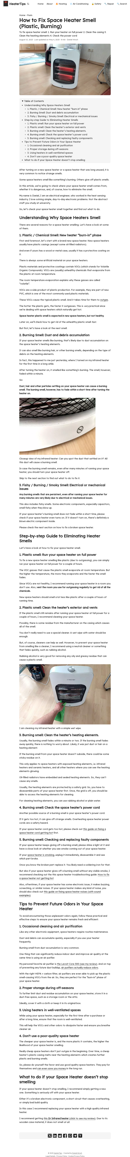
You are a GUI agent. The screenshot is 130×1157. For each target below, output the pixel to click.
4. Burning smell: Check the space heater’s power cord (57, 134)
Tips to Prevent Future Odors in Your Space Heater (52, 141)
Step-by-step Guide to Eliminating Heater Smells (51, 120)
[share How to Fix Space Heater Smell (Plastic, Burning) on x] (50, 1136)
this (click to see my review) (69, 1118)
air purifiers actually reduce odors (79, 967)
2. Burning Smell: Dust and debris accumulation (53, 112)
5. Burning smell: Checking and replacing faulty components (60, 138)
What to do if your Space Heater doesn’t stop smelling (54, 160)
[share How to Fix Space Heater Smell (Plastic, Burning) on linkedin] (55, 1136)
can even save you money (51, 1068)
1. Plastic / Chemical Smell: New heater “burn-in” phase (57, 108)
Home (22, 15)
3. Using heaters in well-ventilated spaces (50, 152)
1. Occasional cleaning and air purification (50, 145)
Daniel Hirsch (77, 1153)
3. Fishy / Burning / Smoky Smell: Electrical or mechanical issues (62, 116)
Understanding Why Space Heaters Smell (47, 105)
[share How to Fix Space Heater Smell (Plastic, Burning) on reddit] (60, 1136)
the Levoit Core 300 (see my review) (77, 963)
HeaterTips (17, 4)
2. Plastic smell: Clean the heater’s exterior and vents (56, 127)
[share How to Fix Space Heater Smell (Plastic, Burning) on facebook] (65, 1136)
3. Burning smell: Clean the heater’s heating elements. (56, 130)
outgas (104, 299)
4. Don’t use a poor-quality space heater (49, 156)
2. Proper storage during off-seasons (47, 149)
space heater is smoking (40, 854)
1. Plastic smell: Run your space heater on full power (55, 123)
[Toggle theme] (28, 4)
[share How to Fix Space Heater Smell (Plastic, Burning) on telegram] (75, 1136)
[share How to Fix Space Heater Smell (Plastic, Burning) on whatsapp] (70, 1136)
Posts (29, 15)
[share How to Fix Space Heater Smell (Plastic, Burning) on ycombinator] (80, 1136)
